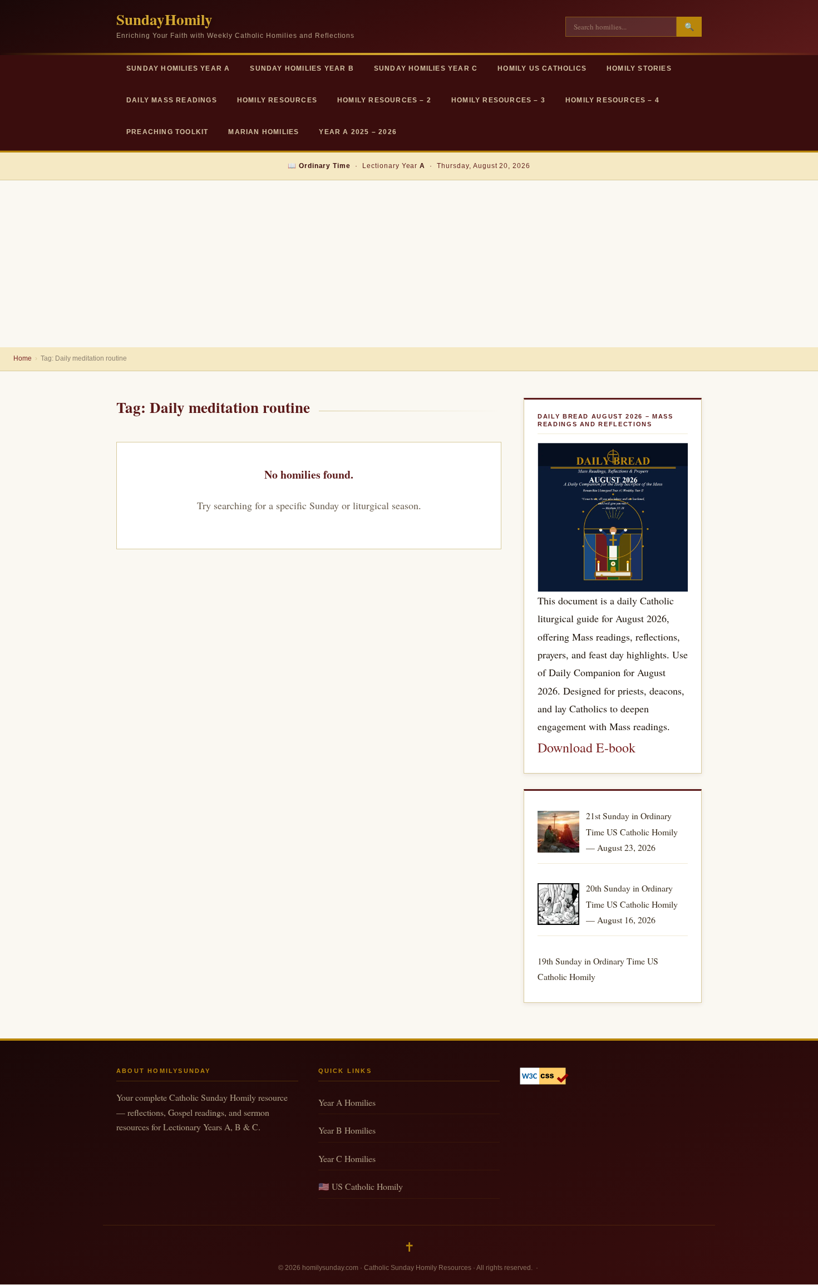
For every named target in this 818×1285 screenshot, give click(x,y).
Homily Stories (639, 68)
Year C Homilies (347, 1158)
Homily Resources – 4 (612, 100)
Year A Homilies (347, 1102)
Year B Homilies (347, 1130)
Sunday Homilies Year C (425, 68)
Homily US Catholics (542, 68)
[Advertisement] (409, 264)
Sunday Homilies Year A (178, 68)
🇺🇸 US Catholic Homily (360, 1186)
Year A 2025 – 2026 (358, 132)
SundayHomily (164, 19)
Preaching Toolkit (167, 132)
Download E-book (586, 747)
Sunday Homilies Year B (301, 68)
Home (22, 358)
